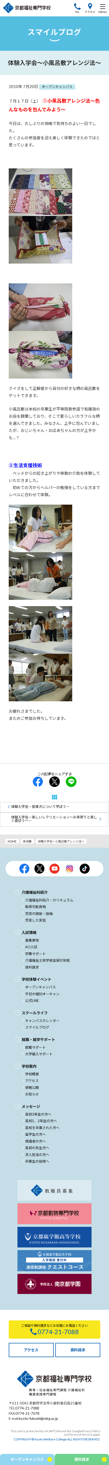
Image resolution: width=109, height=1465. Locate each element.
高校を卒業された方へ (42, 1128)
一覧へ (54, 797)
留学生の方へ (35, 1134)
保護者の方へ (35, 1141)
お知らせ (32, 1094)
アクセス (90, 11)
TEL (77, 11)
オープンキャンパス (40, 987)
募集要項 (32, 940)
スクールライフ (35, 1013)
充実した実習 (35, 920)
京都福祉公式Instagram (70, 869)
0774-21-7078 (27, 1413)
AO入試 (31, 947)
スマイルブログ (37, 1027)
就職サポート (35, 1047)
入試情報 (29, 932)
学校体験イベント (36, 979)
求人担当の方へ (37, 1155)
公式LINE (32, 1000)
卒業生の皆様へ (37, 1161)
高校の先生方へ (37, 1148)
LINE (71, 781)
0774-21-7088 (27, 1408)
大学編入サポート (39, 1054)
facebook (38, 781)
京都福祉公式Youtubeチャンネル (54, 869)
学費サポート (35, 954)
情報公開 (32, 1087)
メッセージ (31, 1106)
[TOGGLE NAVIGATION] (102, 8)
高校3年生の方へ (38, 1114)
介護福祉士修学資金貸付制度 (47, 960)
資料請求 (32, 967)
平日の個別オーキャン (42, 994)
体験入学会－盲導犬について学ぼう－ (40, 806)
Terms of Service (80, 1434)
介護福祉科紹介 (35, 892)
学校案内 (29, 1066)
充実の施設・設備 (39, 913)
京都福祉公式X (39, 869)
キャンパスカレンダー (42, 1021)
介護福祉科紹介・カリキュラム (49, 900)
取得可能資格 (35, 907)
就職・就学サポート (38, 1039)
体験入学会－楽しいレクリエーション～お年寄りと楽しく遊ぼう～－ (54, 819)
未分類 (27, 841)
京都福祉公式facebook (24, 869)
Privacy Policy (91, 1431)
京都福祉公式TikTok (85, 869)
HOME (12, 841)
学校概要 (32, 1074)
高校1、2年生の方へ (41, 1121)
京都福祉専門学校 (27, 8)
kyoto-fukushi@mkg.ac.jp (38, 1418)
